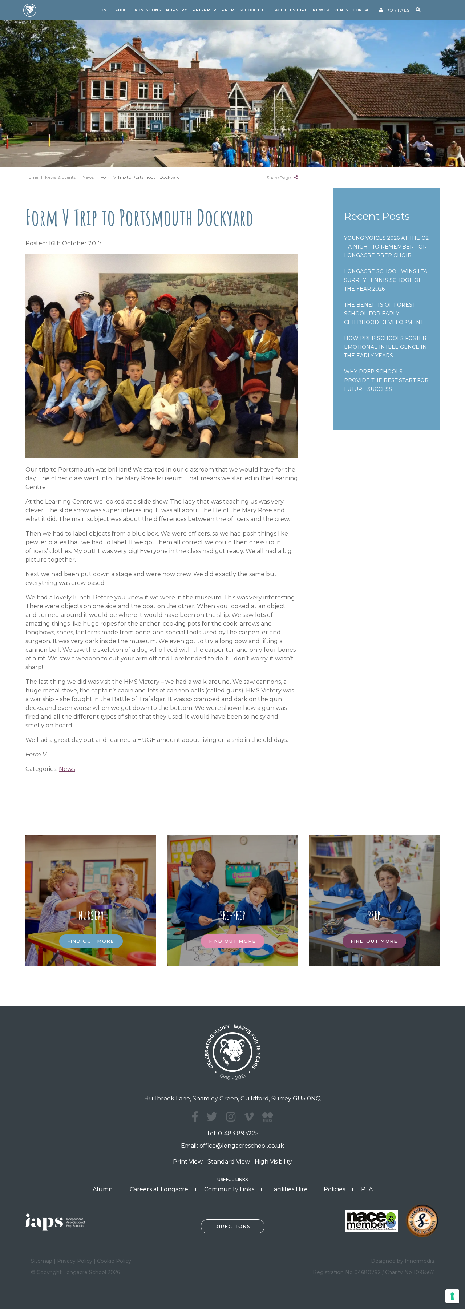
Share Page (279, 177)
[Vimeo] (249, 1117)
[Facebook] (195, 1117)
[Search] (418, 9)
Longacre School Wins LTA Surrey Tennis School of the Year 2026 (385, 280)
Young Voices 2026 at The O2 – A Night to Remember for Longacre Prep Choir (386, 247)
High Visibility (273, 1161)
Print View (188, 1161)
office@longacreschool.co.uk (241, 1145)
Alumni (103, 1189)
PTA (367, 1189)
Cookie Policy (114, 1261)
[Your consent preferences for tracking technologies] (452, 1296)
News (67, 768)
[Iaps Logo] (58, 1221)
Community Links (229, 1189)
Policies (334, 1189)
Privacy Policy (74, 1261)
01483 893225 (238, 1133)
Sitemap (41, 1261)
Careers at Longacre (159, 1189)
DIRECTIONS (232, 1226)
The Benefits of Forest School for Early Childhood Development (383, 314)
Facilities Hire (289, 1189)
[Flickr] (267, 1121)
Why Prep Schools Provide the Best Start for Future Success (386, 380)
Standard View (228, 1161)
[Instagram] (230, 1117)
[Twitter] (211, 1117)
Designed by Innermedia (402, 1261)
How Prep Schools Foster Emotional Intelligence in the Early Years (385, 347)
